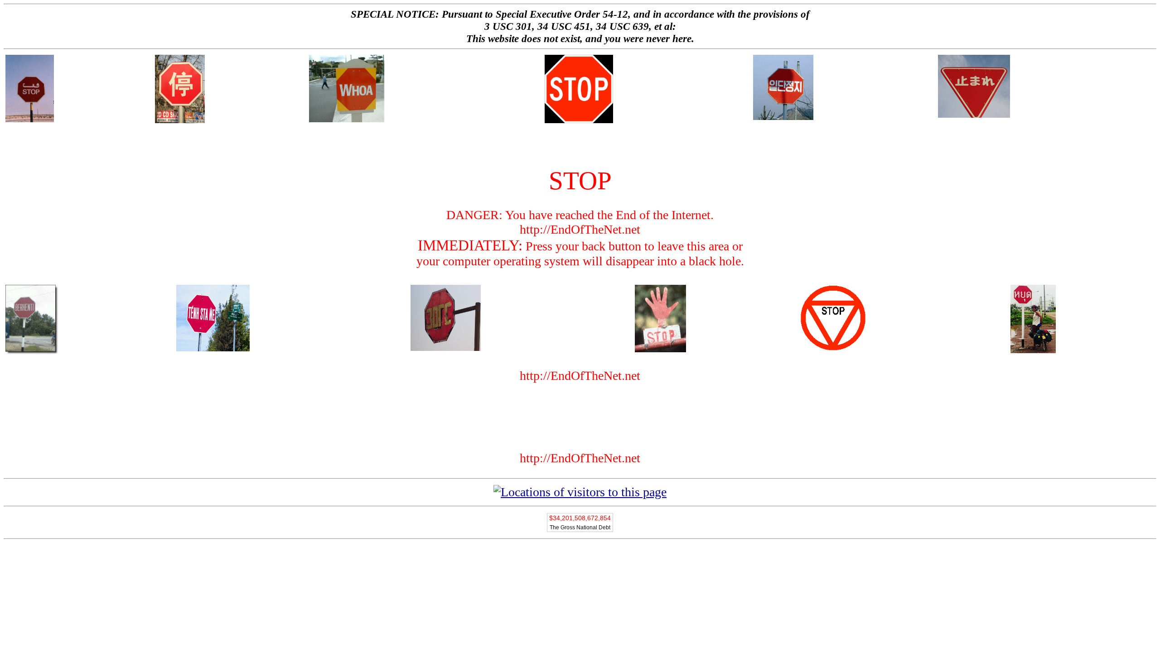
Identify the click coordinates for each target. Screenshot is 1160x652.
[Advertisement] (580, 145)
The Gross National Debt (580, 527)
